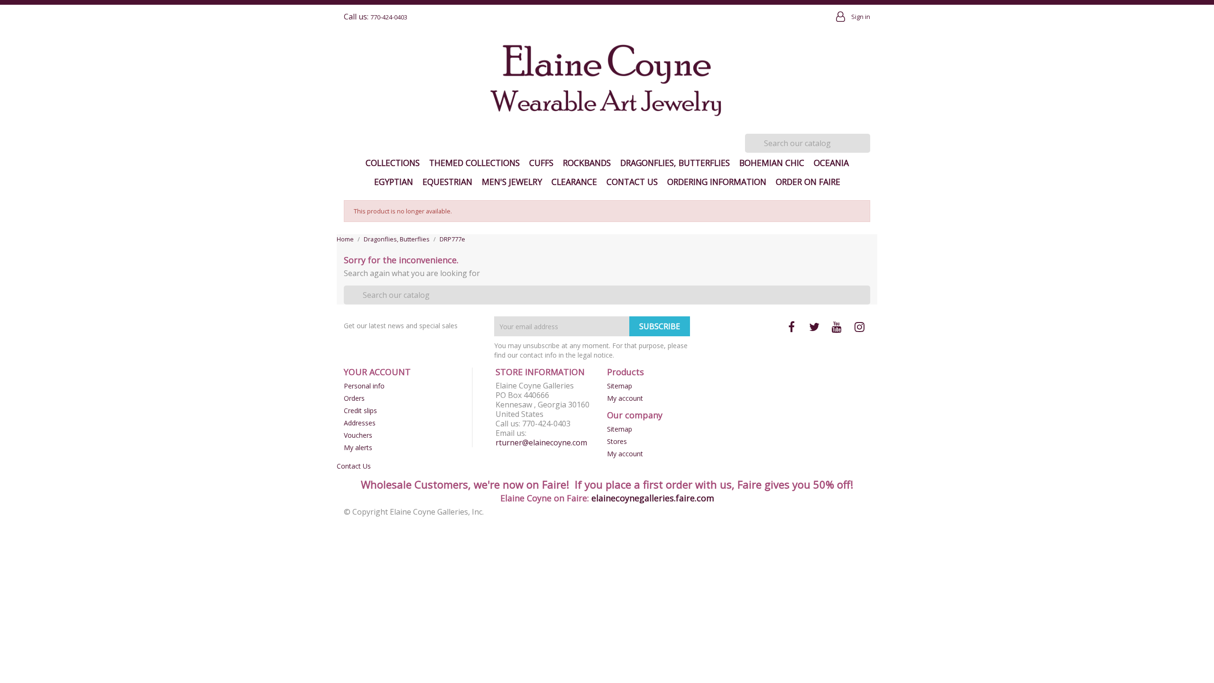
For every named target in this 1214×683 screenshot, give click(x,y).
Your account (377, 372)
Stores (617, 441)
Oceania (831, 162)
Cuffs (541, 162)
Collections (393, 162)
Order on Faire (808, 181)
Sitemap (619, 385)
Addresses (360, 422)
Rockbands (587, 162)
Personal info (364, 385)
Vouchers (358, 435)
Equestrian (447, 181)
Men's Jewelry (512, 181)
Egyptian (393, 181)
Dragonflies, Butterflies (675, 162)
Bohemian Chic (771, 162)
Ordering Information (716, 181)
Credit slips (360, 410)
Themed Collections (474, 162)
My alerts (358, 447)
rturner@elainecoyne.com (541, 442)
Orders (354, 398)
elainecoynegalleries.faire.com (652, 498)
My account (625, 398)
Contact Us (632, 181)
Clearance (574, 181)
